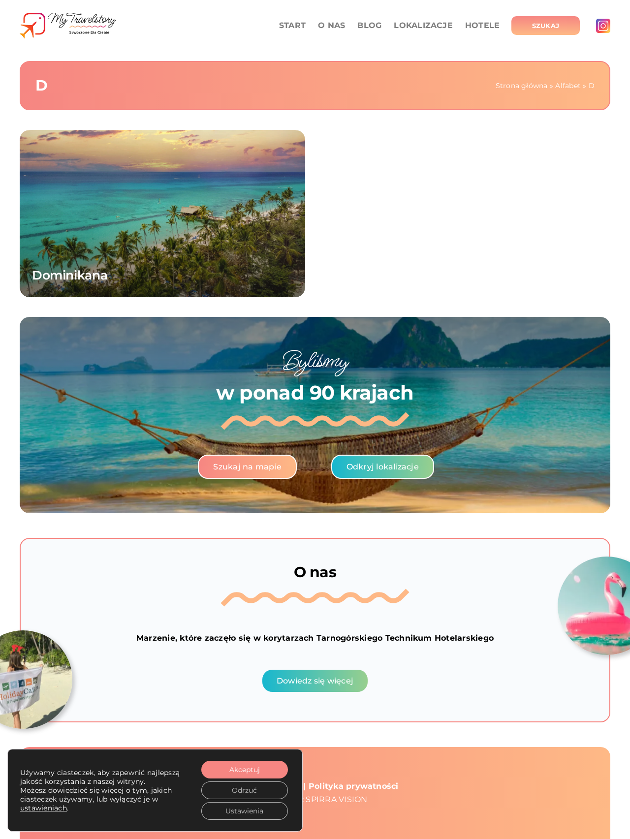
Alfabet (568, 85)
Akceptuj (244, 769)
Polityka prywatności (354, 786)
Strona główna (522, 85)
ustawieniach (43, 808)
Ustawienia (244, 811)
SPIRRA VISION (336, 799)
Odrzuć (244, 790)
